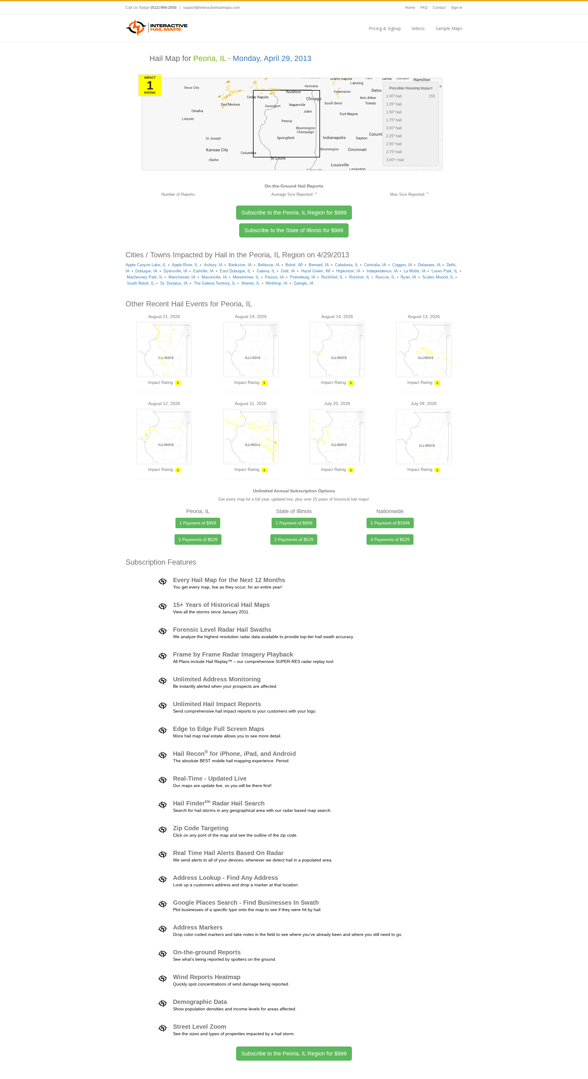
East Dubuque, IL (235, 271)
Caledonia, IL (346, 265)
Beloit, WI (294, 265)
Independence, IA (382, 271)
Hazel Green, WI (315, 271)
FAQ (424, 8)
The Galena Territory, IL (215, 283)
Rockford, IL (332, 277)
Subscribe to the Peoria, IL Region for (294, 213)
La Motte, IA (415, 271)
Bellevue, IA (269, 265)
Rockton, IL (359, 277)
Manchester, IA (181, 277)
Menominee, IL (246, 277)
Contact (439, 8)
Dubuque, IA (146, 271)
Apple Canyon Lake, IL (146, 265)
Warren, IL (250, 283)
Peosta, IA (274, 277)
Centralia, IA (375, 265)
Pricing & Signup (385, 28)
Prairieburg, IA (302, 277)
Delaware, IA (429, 265)
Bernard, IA (319, 265)
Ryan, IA (408, 277)
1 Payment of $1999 (390, 523)
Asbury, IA (213, 265)
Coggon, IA (402, 265)
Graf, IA (288, 271)
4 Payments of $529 (390, 539)
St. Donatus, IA (174, 283)
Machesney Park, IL (145, 277)
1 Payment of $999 (197, 523)
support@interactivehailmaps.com (211, 8)
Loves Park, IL (445, 271)
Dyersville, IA (175, 271)
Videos (418, 28)
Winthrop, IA (277, 283)
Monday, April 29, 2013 (272, 58)
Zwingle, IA (304, 283)
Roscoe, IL (385, 277)
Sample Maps (448, 28)
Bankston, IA (240, 265)
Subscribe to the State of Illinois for (293, 230)
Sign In (456, 8)
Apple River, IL (185, 265)
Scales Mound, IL (438, 277)
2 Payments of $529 (198, 539)
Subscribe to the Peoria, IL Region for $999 (294, 1054)
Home (410, 8)
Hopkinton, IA (348, 271)
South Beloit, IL (140, 283)
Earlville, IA (203, 271)
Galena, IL (266, 271)
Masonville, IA (214, 277)
